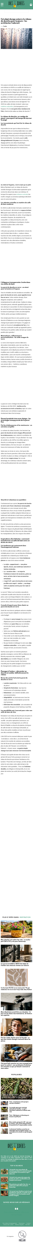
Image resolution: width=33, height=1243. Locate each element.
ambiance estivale (22, 194)
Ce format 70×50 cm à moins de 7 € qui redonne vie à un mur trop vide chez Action (16, 988)
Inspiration (25, 917)
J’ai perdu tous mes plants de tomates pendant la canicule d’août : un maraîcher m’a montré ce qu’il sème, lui (20, 1172)
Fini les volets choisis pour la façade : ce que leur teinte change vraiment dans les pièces (15, 1039)
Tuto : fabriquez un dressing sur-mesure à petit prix (19, 1116)
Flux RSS (27, 1224)
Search (27, 11)
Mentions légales (19, 1224)
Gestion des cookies (8, 1224)
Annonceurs (22, 1223)
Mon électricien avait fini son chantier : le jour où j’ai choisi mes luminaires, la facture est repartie (16, 1013)
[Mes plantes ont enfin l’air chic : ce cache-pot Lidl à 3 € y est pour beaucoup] (16, 929)
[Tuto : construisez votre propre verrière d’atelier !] (4, 1103)
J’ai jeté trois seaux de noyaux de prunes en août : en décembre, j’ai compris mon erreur (19, 1179)
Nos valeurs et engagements (10, 1223)
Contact (28, 1223)
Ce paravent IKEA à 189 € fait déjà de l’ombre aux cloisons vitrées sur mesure (15, 964)
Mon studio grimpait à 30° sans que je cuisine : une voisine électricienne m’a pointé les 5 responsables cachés (20, 1124)
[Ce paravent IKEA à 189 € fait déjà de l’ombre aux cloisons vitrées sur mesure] (16, 953)
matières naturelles (7, 106)
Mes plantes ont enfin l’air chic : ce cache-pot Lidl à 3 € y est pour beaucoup (16, 940)
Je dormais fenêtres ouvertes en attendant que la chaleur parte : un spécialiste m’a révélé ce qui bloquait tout (20, 1131)
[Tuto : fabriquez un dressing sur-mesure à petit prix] (4, 1117)
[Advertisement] (16, 67)
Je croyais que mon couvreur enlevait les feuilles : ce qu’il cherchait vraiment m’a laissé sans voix (19, 1109)
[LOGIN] (31, 5)
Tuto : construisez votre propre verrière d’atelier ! (18, 1102)
